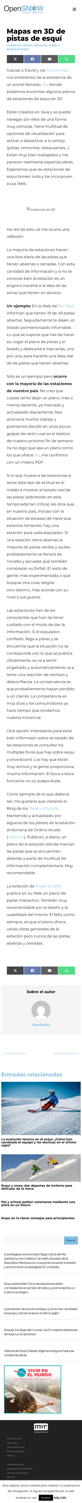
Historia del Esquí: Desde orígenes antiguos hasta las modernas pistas (39, 1353)
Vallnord (16, 837)
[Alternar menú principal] (74, 9)
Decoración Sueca (16, 1447)
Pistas (28, 45)
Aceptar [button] (46, 1497)
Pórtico (10, 1455)
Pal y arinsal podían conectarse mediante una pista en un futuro (38, 1203)
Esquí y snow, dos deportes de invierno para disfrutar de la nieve (36, 1187)
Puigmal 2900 (48, 886)
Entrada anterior (14, 1053)
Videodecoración (15, 1464)
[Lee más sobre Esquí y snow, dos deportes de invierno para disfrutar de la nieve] (40, 1167)
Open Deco (12, 1443)
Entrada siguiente (67, 1053)
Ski (44, 84)
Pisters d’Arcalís (43, 808)
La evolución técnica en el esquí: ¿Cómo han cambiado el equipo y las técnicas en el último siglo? (38, 1142)
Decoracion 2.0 (14, 1438)
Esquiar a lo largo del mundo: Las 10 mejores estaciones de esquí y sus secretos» (41, 1332)
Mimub (10, 1477)
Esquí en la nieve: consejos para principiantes (38, 1218)
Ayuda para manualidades (20, 1468)
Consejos (14, 45)
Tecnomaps (57, 70)
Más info (60, 1497)
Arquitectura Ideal (16, 1451)
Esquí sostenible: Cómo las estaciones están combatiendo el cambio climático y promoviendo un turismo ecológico (39, 1288)
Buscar (70, 1240)
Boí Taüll (66, 306)
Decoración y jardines (17, 1473)
